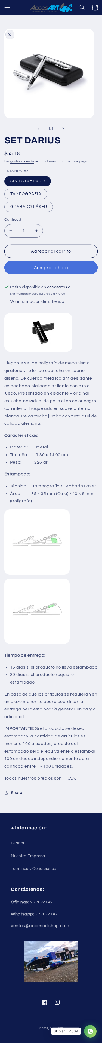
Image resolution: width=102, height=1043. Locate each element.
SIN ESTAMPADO (27, 181)
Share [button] (16, 793)
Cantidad (12, 219)
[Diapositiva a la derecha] (63, 129)
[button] (7, 7)
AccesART (56, 1028)
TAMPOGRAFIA (26, 194)
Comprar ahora (51, 268)
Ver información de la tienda (37, 302)
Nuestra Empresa (28, 856)
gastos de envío (22, 161)
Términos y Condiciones (33, 869)
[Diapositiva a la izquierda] (39, 129)
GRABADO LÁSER (28, 207)
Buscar (18, 843)
